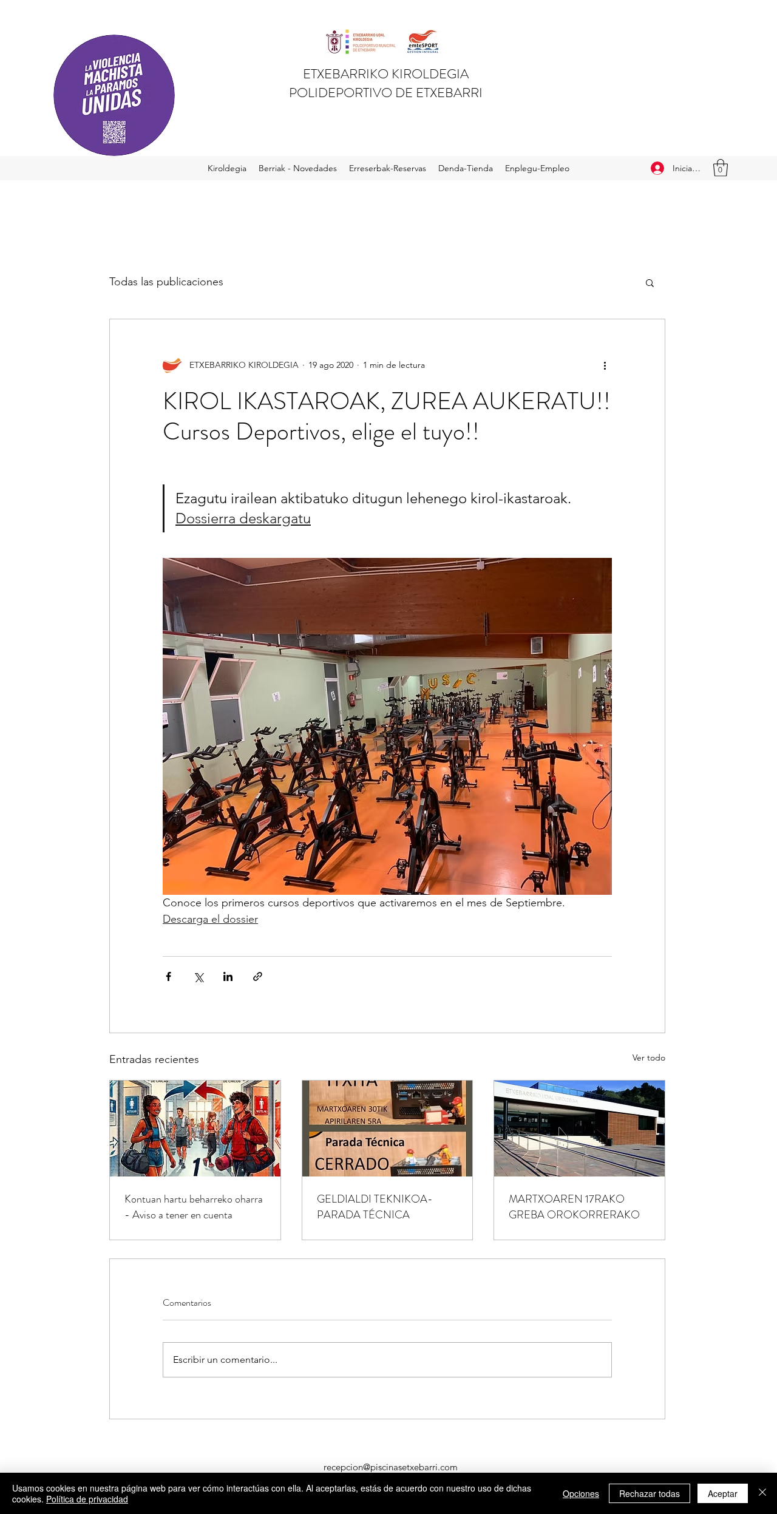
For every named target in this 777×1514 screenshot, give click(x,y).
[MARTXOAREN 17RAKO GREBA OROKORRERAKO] (579, 1128)
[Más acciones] (604, 365)
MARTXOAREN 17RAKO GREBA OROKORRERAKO (574, 1207)
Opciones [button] (581, 1493)
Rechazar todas (649, 1493)
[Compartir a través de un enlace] (257, 976)
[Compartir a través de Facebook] (168, 976)
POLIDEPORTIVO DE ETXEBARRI (386, 92)
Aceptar (723, 1493)
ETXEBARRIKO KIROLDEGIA (386, 73)
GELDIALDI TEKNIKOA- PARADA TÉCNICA (375, 1207)
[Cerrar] (762, 1493)
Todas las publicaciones (166, 281)
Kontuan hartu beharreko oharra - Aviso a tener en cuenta (193, 1207)
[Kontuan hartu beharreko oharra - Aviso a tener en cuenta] (195, 1128)
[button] (720, 168)
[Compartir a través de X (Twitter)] (198, 976)
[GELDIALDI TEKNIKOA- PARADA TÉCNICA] (387, 1128)
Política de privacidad (87, 1499)
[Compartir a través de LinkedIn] (228, 976)
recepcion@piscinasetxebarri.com (391, 1467)
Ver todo (649, 1057)
